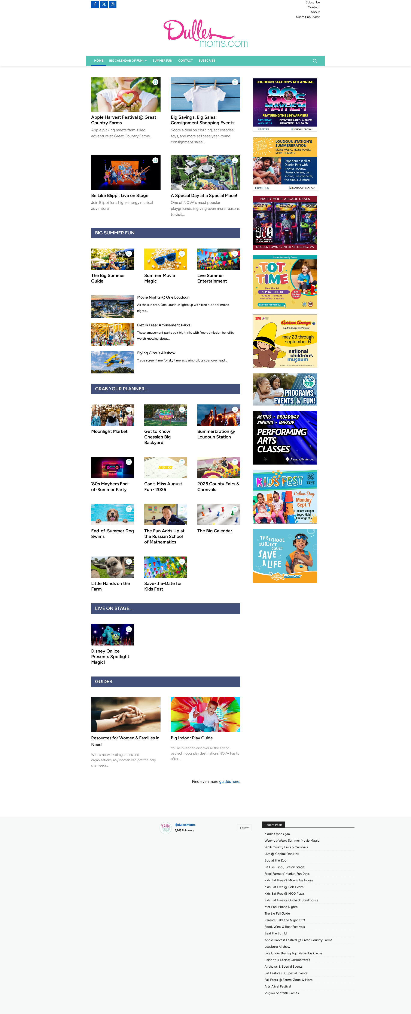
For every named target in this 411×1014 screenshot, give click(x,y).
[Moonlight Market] (112, 415)
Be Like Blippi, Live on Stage (120, 195)
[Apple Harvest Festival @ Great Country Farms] (126, 94)
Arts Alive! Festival (278, 986)
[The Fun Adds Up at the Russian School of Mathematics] (165, 514)
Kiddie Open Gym (277, 834)
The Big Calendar (214, 530)
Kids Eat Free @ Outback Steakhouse (291, 900)
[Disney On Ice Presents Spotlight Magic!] (112, 634)
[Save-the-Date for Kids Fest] (165, 567)
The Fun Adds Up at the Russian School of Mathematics (164, 536)
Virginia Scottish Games (282, 993)
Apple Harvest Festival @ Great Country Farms (298, 940)
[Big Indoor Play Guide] (205, 714)
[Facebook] (95, 4)
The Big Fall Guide (277, 913)
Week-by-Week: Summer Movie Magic (292, 840)
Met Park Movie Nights (281, 907)
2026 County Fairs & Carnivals (286, 847)
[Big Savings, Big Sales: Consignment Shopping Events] (205, 94)
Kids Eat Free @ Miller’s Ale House (289, 880)
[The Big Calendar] (218, 514)
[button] (315, 61)
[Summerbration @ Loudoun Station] (218, 415)
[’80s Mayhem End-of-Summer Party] (112, 467)
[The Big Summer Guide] (112, 259)
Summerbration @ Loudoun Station (216, 434)
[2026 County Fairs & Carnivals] (218, 467)
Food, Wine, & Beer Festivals (285, 927)
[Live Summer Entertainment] (218, 259)
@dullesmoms (185, 825)
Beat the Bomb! (276, 933)
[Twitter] (104, 4)
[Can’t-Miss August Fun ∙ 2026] (165, 467)
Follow (244, 827)
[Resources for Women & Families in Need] (126, 714)
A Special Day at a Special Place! (204, 195)
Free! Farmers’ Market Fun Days (287, 874)
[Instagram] (112, 4)
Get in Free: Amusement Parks (163, 325)
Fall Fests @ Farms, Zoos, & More (289, 980)
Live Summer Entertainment (212, 278)
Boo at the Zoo (276, 860)
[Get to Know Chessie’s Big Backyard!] (165, 415)
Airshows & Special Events (283, 966)
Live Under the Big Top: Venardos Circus (293, 953)
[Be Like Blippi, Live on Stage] (126, 172)
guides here (229, 781)
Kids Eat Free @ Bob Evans (284, 887)
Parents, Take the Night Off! (285, 920)
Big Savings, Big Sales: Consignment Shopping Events (202, 119)
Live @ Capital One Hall (282, 854)
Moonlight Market (109, 431)
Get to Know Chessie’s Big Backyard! (157, 437)
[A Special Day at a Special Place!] (205, 172)
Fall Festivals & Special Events (286, 973)
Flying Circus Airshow (156, 353)
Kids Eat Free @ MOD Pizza (284, 894)
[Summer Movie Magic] (165, 259)
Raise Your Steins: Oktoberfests (287, 960)
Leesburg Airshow (277, 947)
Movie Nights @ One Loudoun (163, 297)
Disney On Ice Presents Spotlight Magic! (110, 656)
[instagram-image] (174, 852)
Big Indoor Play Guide (192, 737)
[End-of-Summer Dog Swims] (112, 514)
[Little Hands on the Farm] (112, 567)
